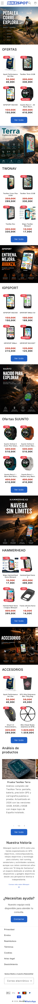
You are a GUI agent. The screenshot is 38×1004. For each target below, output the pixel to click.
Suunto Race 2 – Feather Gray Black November (27, 475)
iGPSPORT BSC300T (27, 343)
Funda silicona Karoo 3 (27, 606)
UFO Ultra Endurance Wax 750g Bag (27, 695)
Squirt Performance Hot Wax (10, 75)
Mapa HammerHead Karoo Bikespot (10, 576)
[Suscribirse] (31, 981)
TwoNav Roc (10, 224)
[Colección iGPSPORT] (19, 264)
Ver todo (19, 120)
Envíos (7, 935)
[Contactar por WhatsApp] (29, 1001)
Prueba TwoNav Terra (18, 782)
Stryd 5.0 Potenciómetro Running (10, 726)
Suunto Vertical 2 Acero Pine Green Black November (10, 445)
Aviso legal (9, 958)
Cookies (8, 953)
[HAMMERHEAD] (19, 520)
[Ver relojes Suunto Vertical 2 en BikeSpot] (19, 389)
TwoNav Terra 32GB (27, 74)
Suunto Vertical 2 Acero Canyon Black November (27, 445)
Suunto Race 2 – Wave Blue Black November (10, 475)
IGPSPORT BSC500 (10, 105)
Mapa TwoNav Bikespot (27, 225)
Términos (8, 947)
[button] (2, 3)
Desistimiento (11, 964)
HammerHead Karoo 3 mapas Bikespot (10, 606)
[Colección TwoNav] (19, 145)
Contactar (19, 919)
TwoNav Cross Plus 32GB (10, 194)
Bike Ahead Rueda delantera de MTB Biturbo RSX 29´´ (28, 726)
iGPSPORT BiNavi (10, 343)
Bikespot (22, 1001)
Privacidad (9, 929)
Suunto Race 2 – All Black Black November (27, 106)
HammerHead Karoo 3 (27, 576)
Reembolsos (10, 941)
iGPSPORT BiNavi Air (27, 313)
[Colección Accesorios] (19, 646)
